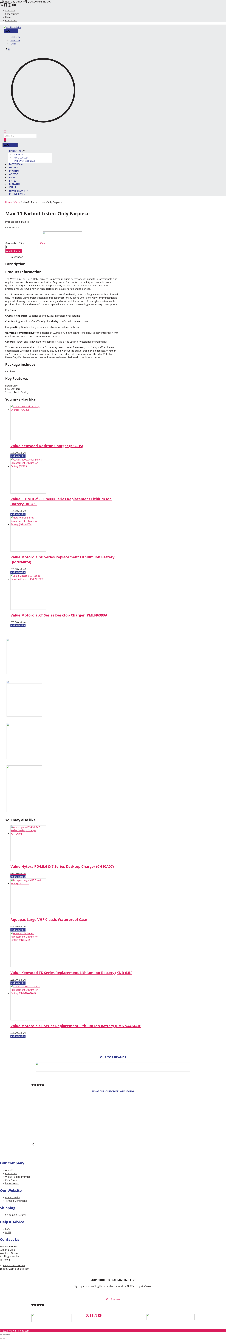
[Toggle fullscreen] (4, 1334)
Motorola (16, 164)
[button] (113, 1144)
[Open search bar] (5, 132)
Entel (12, 180)
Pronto (14, 170)
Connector (11, 243)
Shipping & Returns (15, 1214)
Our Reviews (113, 1299)
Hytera (13, 167)
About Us (10, 10)
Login (14, 36)
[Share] (6, 1334)
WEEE (8, 1232)
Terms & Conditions (16, 1200)
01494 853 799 (43, 1)
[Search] (5, 140)
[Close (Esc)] (9, 1334)
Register (15, 40)
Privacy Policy (12, 1197)
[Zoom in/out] (1, 1334)
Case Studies (12, 13)
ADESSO (13, 174)
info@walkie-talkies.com (16, 1268)
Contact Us (11, 20)
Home (8, 202)
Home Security (18, 190)
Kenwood (15, 184)
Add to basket (13, 251)
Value (12, 187)
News (8, 17)
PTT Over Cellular (24, 161)
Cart (13, 43)
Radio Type (16, 150)
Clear (43, 243)
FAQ (7, 1229)
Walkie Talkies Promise (17, 1176)
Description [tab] (16, 256)
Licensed (19, 154)
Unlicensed (21, 157)
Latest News (12, 1183)
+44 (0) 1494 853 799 (14, 1265)
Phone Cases (17, 193)
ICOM (12, 177)
